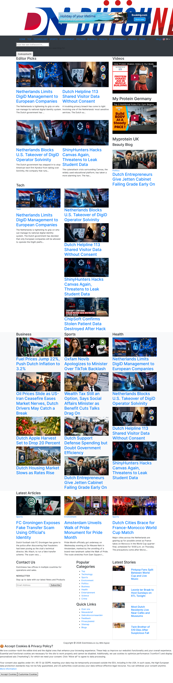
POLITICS (80, 39)
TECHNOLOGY (40, 39)
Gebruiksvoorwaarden (92, 615)
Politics (115, 170)
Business (85, 586)
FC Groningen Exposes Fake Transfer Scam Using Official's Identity (38, 530)
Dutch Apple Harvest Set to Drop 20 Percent (38, 440)
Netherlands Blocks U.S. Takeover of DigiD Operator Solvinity (37, 154)
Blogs (159, 39)
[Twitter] (26, 594)
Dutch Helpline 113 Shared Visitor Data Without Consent (81, 96)
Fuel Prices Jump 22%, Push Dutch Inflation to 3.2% (38, 363)
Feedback (86, 618)
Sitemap (85, 624)
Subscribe (55, 585)
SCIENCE (132, 39)
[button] (166, 39)
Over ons (85, 609)
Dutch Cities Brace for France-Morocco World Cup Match (134, 527)
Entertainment (88, 592)
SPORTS (53, 39)
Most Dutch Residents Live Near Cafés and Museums (140, 611)
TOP (29, 39)
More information (8, 669)
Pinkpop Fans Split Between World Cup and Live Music (142, 574)
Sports (19, 516)
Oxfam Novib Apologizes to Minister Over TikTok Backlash (86, 363)
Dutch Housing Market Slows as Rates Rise (37, 470)
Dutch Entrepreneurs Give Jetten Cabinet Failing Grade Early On (133, 179)
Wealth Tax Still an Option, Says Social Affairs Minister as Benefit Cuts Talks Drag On (82, 403)
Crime (84, 598)
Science (85, 595)
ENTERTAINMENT (117, 39)
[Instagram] (23, 594)
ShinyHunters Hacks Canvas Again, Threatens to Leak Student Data (82, 157)
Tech (18, 209)
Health (84, 589)
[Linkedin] (17, 594)
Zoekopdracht (24, 54)
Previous (14, 122)
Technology (87, 574)
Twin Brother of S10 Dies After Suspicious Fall (140, 629)
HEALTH (103, 39)
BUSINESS (92, 39)
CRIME (142, 39)
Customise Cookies (27, 674)
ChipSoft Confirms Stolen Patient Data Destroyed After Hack (85, 323)
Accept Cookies (8, 674)
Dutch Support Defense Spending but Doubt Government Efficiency (85, 445)
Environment (70, 516)
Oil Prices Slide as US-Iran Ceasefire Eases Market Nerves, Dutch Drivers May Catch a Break (37, 403)
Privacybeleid (87, 621)
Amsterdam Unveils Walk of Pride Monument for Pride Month (83, 530)
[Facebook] (20, 594)
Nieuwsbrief (87, 612)
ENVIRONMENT (67, 39)
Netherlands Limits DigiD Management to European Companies (37, 96)
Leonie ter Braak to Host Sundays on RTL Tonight (142, 592)
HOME (22, 39)
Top (83, 571)
